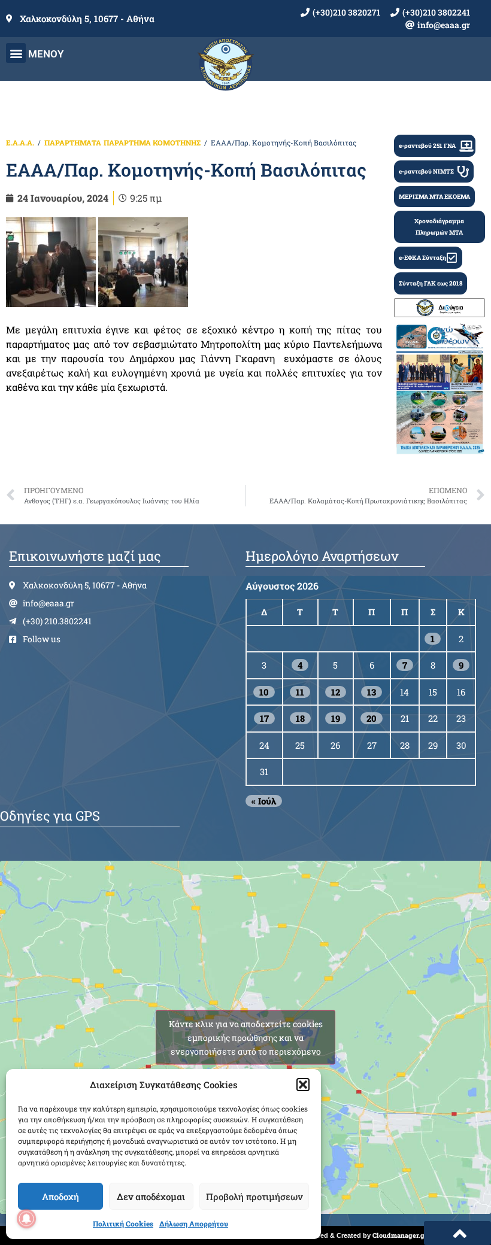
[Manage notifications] (26, 1218)
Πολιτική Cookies (123, 1223)
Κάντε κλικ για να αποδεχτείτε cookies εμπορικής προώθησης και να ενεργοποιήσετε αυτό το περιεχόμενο (246, 1037)
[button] (303, 1085)
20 (371, 718)
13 (371, 692)
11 (300, 692)
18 (300, 718)
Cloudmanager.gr (400, 1235)
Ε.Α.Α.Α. (20, 142)
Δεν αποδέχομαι (151, 1197)
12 (335, 692)
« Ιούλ (263, 801)
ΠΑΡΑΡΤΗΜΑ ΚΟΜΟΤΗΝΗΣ (152, 142)
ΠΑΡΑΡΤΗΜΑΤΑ (72, 142)
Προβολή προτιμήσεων (254, 1197)
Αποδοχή (60, 1197)
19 (335, 718)
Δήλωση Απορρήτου (193, 1223)
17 (264, 718)
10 (264, 692)
